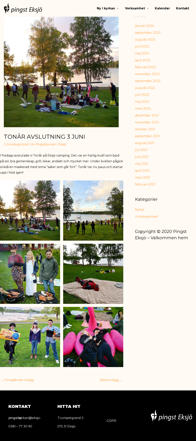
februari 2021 (145, 184)
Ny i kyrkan (106, 8)
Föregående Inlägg (17, 380)
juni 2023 (142, 46)
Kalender (162, 8)
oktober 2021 (145, 129)
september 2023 (148, 32)
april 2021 (142, 170)
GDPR (111, 421)
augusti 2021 (144, 143)
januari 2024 (144, 26)
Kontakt (182, 8)
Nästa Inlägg (111, 380)
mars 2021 (142, 177)
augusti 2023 (145, 39)
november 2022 (147, 74)
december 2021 (147, 115)
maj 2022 (142, 101)
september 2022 (148, 81)
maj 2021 (141, 164)
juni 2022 (142, 95)
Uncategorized (17, 144)
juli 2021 (141, 150)
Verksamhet (135, 8)
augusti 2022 (145, 88)
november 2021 (147, 122)
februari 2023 (145, 67)
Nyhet (140, 209)
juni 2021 (142, 157)
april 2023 (142, 60)
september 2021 (147, 136)
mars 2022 (143, 108)
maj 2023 (142, 53)
